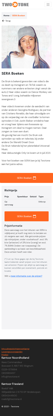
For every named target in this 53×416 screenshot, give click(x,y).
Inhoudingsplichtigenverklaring (15, 348)
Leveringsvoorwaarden (12, 351)
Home (6, 15)
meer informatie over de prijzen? (26, 276)
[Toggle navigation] (48, 4)
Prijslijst (5, 354)
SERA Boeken (26, 178)
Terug (6, 20)
